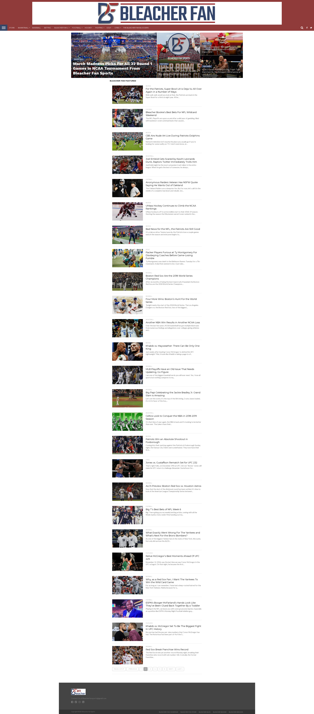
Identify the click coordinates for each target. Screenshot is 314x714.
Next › (171, 669)
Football (76, 28)
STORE (12, 28)
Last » (180, 669)
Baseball (36, 28)
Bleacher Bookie (219, 712)
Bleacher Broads (236, 712)
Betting (47, 28)
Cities (117, 28)
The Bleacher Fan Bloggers (136, 28)
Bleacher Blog (205, 712)
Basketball (23, 28)
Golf (109, 28)
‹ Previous (132, 669)
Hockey (88, 28)
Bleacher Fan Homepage (168, 712)
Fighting (99, 28)
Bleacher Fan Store (188, 712)
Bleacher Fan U (61, 28)
